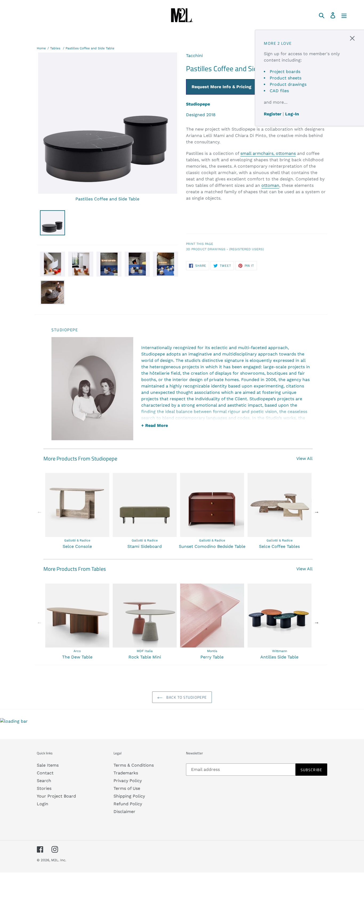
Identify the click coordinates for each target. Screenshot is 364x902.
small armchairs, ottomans (268, 153)
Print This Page (199, 244)
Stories (44, 788)
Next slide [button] (316, 511)
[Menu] (344, 15)
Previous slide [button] (39, 511)
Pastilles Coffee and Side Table (90, 48)
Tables (55, 48)
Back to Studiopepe (186, 697)
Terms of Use (127, 788)
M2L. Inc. (58, 860)
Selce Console (77, 546)
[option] (77, 511)
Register (272, 113)
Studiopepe (198, 104)
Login (42, 803)
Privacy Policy (128, 780)
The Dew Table (77, 657)
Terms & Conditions (134, 765)
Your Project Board (56, 796)
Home (41, 48)
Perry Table (212, 657)
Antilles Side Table (279, 657)
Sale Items (48, 765)
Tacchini (194, 55)
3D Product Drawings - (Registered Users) (225, 249)
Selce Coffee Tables (279, 546)
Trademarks (126, 772)
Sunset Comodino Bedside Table (212, 546)
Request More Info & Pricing (221, 86)
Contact (45, 772)
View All (304, 458)
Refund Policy (128, 803)
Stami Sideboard (144, 546)
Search (44, 780)
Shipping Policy (129, 796)
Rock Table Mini (144, 657)
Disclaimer (124, 811)
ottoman (270, 185)
